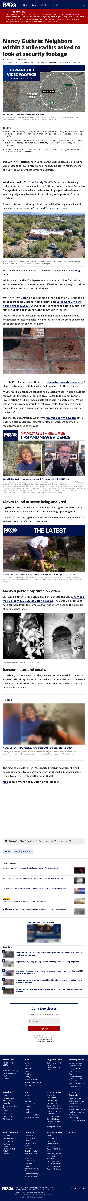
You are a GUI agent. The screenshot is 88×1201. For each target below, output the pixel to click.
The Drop (6, 1136)
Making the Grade (75, 1063)
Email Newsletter (31, 1151)
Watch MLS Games (54, 1169)
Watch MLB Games (54, 1146)
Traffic (5, 1111)
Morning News (76, 1059)
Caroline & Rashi (75, 1098)
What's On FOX (30, 1148)
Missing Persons (23, 851)
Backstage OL (8, 1141)
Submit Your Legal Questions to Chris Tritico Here (75, 1079)
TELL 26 (6, 1068)
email (84, 1188)
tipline (63, 280)
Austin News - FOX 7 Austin (54, 1069)
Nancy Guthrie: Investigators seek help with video (23, 114)
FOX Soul (6, 1079)
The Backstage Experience (8, 1145)
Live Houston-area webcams (9, 1099)
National (28, 1068)
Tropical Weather (9, 1103)
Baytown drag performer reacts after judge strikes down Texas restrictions (30, 868)
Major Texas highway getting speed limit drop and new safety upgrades (47, 962)
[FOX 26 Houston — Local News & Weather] (10, 5)
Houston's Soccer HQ (77, 1120)
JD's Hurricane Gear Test (10, 1107)
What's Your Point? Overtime (54, 1112)
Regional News (54, 1059)
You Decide (29, 1074)
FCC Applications (31, 1176)
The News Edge (52, 1103)
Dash (27, 1109)
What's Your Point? (54, 1109)
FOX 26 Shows (54, 1092)
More (55, 5)
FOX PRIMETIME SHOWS (9, 1150)
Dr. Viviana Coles (75, 1066)
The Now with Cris (9, 1138)
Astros (27, 1095)
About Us (29, 1132)
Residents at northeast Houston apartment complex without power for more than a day (34, 909)
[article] (44, 724)
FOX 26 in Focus (75, 1104)
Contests (6, 1154)
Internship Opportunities (30, 1159)
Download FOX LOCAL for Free (40, 922)
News (16, 63)
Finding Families (75, 1068)
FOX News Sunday (31, 1079)
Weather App (7, 1113)
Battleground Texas (54, 1126)
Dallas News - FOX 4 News (54, 1064)
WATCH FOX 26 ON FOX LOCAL (32, 1144)
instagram (80, 1188)
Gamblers (28, 1112)
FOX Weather (8, 1119)
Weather (7, 1092)
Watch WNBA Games (55, 1166)
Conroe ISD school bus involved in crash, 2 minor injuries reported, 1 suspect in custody (34, 889)
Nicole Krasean (22, 60)
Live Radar (7, 1095)
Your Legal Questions (77, 1083)
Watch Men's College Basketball (54, 1157)
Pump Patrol (7, 1116)
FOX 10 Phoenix (8, 63)
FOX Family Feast (75, 1086)
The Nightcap (52, 1100)
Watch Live (8, 1059)
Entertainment (10, 1132)
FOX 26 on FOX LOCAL (8, 1064)
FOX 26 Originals (73, 1093)
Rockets (28, 1101)
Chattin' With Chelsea (54, 1106)
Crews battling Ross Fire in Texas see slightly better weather (25, 901)
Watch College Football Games (53, 1142)
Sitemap (28, 1085)
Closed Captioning (31, 1174)
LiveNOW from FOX (10, 1073)
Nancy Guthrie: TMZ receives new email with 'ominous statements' (37, 747)
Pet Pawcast (73, 1115)
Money (27, 1077)
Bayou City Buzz (53, 1119)
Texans (27, 1098)
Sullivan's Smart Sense (33, 1082)
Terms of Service (45, 1041)
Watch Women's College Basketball (53, 1162)
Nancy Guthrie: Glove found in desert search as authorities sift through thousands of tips (40, 574)
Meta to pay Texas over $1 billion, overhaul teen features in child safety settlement (33, 878)
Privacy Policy (46, 1039)
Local (27, 1063)
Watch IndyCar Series (54, 1154)
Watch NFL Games (54, 1138)
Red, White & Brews (76, 1101)
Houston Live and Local (53, 1123)
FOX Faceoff (73, 1106)
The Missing (73, 1118)
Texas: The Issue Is (54, 1116)
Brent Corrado (9, 60)
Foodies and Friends (76, 1112)
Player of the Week (32, 1118)
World (27, 1071)
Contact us (29, 1136)
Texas (27, 1066)
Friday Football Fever (32, 1115)
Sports (28, 1092)
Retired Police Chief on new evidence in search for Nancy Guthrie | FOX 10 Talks (36, 479)
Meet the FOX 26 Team (31, 1139)
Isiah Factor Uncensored (51, 1096)
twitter (75, 1188)
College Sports (30, 1104)
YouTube (6, 1076)
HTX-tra (73, 1132)
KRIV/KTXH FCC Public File (33, 1170)
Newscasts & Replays (11, 1070)
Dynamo (28, 1106)
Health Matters (74, 1071)
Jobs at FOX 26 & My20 (31, 1155)
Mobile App (29, 1163)
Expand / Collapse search (83, 5)
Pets (70, 1074)
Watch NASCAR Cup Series (54, 1150)
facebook (71, 1188)
